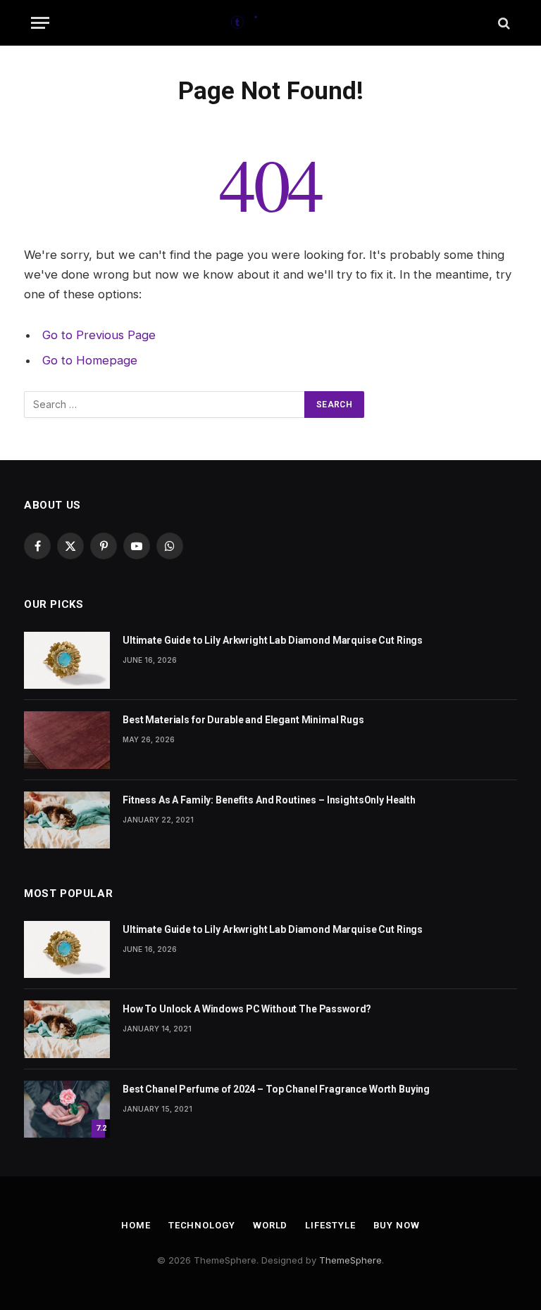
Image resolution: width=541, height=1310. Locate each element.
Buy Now (396, 1225)
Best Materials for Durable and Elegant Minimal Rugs (243, 719)
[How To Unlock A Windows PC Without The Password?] (67, 1028)
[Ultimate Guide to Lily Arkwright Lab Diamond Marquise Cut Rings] (67, 660)
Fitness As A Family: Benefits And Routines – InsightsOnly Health (269, 800)
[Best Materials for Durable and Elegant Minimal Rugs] (67, 739)
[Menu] (40, 23)
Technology (201, 1225)
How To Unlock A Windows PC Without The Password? (247, 1009)
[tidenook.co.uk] (271, 23)
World (270, 1225)
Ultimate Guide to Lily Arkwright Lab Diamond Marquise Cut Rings (273, 640)
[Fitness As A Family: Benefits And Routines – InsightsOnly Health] (67, 819)
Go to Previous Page (99, 335)
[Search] (502, 23)
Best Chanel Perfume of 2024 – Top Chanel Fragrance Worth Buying (276, 1089)
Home (136, 1225)
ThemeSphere (350, 1260)
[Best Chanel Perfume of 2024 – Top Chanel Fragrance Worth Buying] (67, 1109)
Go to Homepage (89, 360)
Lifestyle (330, 1225)
